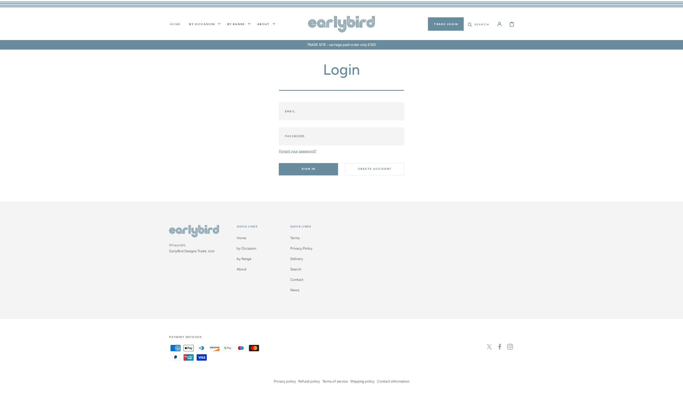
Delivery (296, 259)
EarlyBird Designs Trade (187, 251)
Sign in (308, 169)
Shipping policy (362, 381)
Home (241, 238)
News (294, 290)
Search (295, 269)
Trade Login (446, 24)
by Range (236, 24)
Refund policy (309, 381)
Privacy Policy (301, 248)
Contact (296, 279)
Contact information (393, 381)
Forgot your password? (297, 151)
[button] (478, 24)
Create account (374, 169)
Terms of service (335, 381)
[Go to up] (675, 386)
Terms (295, 238)
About (263, 24)
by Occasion (202, 24)
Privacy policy (285, 381)
